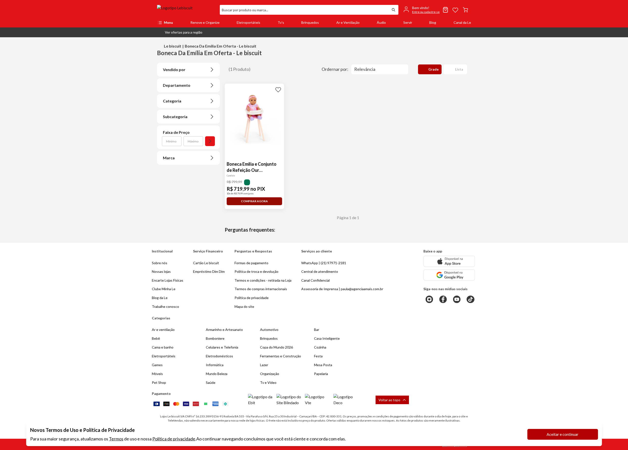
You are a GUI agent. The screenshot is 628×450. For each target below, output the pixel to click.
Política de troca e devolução (256, 271)
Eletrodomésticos (219, 356)
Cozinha (320, 347)
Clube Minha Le (163, 289)
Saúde (210, 382)
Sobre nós (159, 263)
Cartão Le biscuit (206, 263)
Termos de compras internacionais (261, 289)
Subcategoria (175, 116)
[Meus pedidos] (445, 10)
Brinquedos (310, 22)
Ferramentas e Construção (280, 356)
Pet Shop (159, 382)
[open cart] (465, 10)
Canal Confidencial (315, 280)
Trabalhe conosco (165, 306)
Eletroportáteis (248, 22)
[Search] (393, 10)
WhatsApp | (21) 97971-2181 (323, 263)
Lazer (264, 365)
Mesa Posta (323, 365)
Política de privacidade (173, 438)
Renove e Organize (205, 22)
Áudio (381, 22)
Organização (269, 374)
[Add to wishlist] (278, 89)
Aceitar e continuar (562, 434)
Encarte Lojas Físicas (167, 280)
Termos (116, 438)
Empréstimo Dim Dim (209, 271)
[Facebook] (443, 299)
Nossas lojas (161, 271)
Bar (316, 329)
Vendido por (174, 69)
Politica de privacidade (252, 298)
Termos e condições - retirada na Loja (263, 280)
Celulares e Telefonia (222, 347)
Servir (407, 22)
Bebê (156, 338)
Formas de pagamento (251, 263)
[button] (179, 32)
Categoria (172, 101)
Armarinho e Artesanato (224, 329)
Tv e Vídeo (268, 382)
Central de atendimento (319, 271)
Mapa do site (244, 306)
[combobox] (304, 10)
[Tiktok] (470, 299)
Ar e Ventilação (348, 22)
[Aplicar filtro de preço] (210, 141)
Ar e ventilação (163, 329)
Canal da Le (462, 22)
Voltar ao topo (389, 400)
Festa (318, 356)
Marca (169, 157)
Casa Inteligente (327, 338)
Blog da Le (160, 298)
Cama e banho (162, 347)
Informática (214, 365)
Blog (432, 22)
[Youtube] (457, 299)
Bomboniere (215, 338)
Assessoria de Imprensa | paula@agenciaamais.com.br (342, 289)
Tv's (281, 22)
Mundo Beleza (216, 374)
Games (157, 365)
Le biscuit (172, 46)
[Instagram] (429, 299)
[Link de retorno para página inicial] (186, 10)
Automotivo (269, 329)
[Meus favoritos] (455, 10)
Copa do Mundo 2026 (276, 347)
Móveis (157, 374)
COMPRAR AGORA (254, 201)
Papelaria (321, 374)
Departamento (176, 85)
